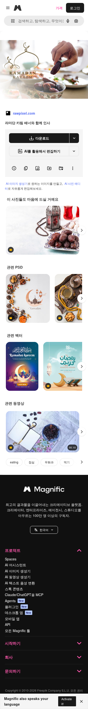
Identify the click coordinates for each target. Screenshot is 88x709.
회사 (9, 657)
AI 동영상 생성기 (18, 576)
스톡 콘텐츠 (14, 588)
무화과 (49, 462)
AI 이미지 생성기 (17, 183)
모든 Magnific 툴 (17, 630)
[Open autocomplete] (11, 21)
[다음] (81, 230)
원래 (28, 41)
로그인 (75, 7)
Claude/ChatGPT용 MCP (24, 594)
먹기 (67, 462)
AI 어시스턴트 (15, 564)
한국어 (44, 530)
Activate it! (66, 701)
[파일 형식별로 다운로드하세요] (74, 138)
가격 (59, 7)
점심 (31, 462)
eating (14, 462)
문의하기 (13, 671)
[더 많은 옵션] (72, 168)
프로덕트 (13, 550)
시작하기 (13, 643)
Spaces (10, 558)
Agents (14, 600)
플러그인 (16, 606)
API (7, 624)
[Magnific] (44, 490)
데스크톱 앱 (18, 612)
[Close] (81, 701)
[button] (44, 530)
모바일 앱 (12, 618)
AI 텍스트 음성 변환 (20, 582)
